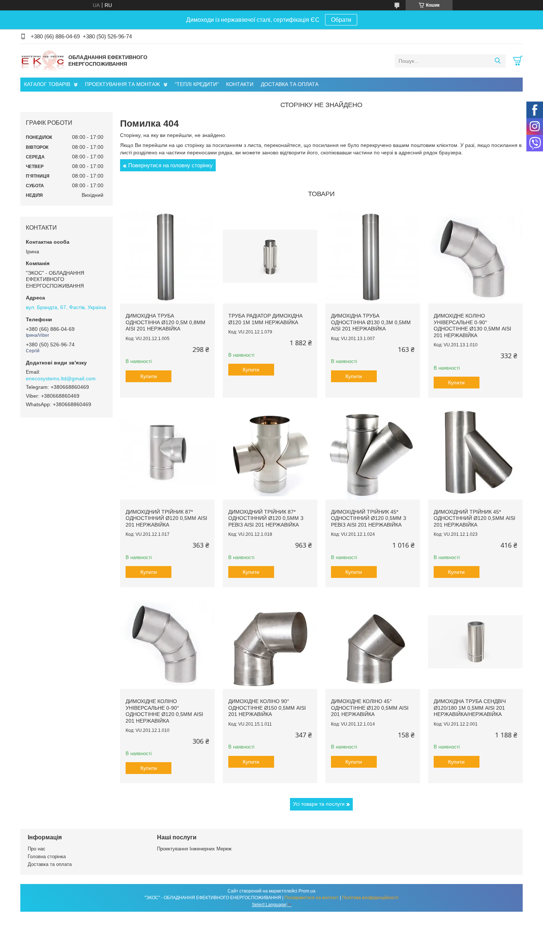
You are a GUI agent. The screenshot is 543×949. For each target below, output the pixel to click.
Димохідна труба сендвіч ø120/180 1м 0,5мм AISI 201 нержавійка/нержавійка (470, 707)
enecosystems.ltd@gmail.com (61, 378)
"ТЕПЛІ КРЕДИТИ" (197, 84)
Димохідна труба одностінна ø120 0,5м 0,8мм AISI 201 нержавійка (165, 322)
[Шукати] (497, 61)
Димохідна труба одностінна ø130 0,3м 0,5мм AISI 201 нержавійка (371, 322)
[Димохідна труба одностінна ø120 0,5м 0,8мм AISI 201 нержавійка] (167, 256)
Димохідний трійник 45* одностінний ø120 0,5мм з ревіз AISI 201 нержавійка (368, 518)
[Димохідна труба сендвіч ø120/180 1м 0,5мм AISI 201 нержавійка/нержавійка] (475, 642)
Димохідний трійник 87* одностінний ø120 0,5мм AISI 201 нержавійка (166, 518)
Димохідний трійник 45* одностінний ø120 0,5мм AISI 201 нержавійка (474, 518)
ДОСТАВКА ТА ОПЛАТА (289, 84)
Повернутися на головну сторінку (170, 165)
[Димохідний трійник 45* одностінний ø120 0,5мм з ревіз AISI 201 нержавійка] (372, 452)
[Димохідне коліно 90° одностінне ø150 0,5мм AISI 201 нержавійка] (270, 642)
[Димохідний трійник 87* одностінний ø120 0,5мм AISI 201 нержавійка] (167, 452)
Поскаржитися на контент (311, 897)
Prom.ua (306, 891)
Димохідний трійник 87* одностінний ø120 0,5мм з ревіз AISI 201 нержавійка (265, 518)
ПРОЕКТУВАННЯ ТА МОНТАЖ (122, 84)
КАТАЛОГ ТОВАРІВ (47, 84)
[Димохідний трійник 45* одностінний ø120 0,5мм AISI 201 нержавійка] (475, 452)
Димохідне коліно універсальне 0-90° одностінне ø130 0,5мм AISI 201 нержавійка (472, 325)
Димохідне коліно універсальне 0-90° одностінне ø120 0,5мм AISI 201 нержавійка (164, 711)
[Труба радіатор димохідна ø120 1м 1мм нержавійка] (270, 256)
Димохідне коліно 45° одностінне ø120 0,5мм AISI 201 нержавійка (370, 707)
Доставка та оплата (50, 864)
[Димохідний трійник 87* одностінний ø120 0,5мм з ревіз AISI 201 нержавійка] (270, 452)
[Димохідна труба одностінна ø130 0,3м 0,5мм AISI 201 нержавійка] (372, 256)
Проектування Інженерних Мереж (194, 849)
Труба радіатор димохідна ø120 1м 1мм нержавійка (265, 319)
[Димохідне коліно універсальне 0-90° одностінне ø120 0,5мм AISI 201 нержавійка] (167, 642)
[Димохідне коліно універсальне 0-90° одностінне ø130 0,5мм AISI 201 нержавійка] (475, 256)
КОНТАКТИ (239, 84)
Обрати (341, 20)
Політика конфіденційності (370, 897)
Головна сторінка (47, 856)
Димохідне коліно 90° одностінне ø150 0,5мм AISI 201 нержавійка (267, 707)
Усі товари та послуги (319, 804)
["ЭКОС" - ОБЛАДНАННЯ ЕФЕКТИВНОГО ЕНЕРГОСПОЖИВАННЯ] (42, 61)
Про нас (36, 849)
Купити (148, 376)
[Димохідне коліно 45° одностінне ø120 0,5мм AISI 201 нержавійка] (372, 642)
